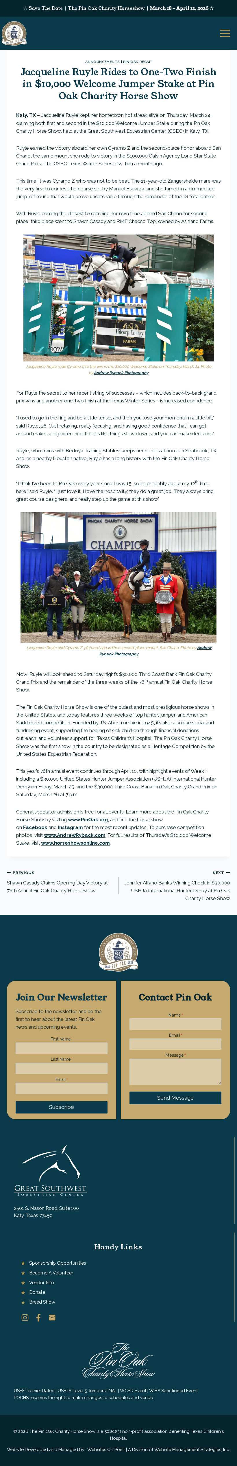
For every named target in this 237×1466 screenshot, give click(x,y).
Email (61, 1079)
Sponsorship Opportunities (57, 1263)
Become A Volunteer (51, 1273)
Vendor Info (41, 1282)
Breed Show (42, 1302)
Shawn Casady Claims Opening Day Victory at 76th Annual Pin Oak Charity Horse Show (57, 881)
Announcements (102, 62)
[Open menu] (226, 33)
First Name (62, 1039)
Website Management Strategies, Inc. (192, 1449)
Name (175, 1015)
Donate (37, 1292)
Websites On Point (106, 1449)
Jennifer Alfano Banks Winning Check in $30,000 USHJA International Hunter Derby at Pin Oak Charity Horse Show (177, 885)
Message (175, 1055)
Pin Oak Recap (137, 62)
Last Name (62, 1059)
